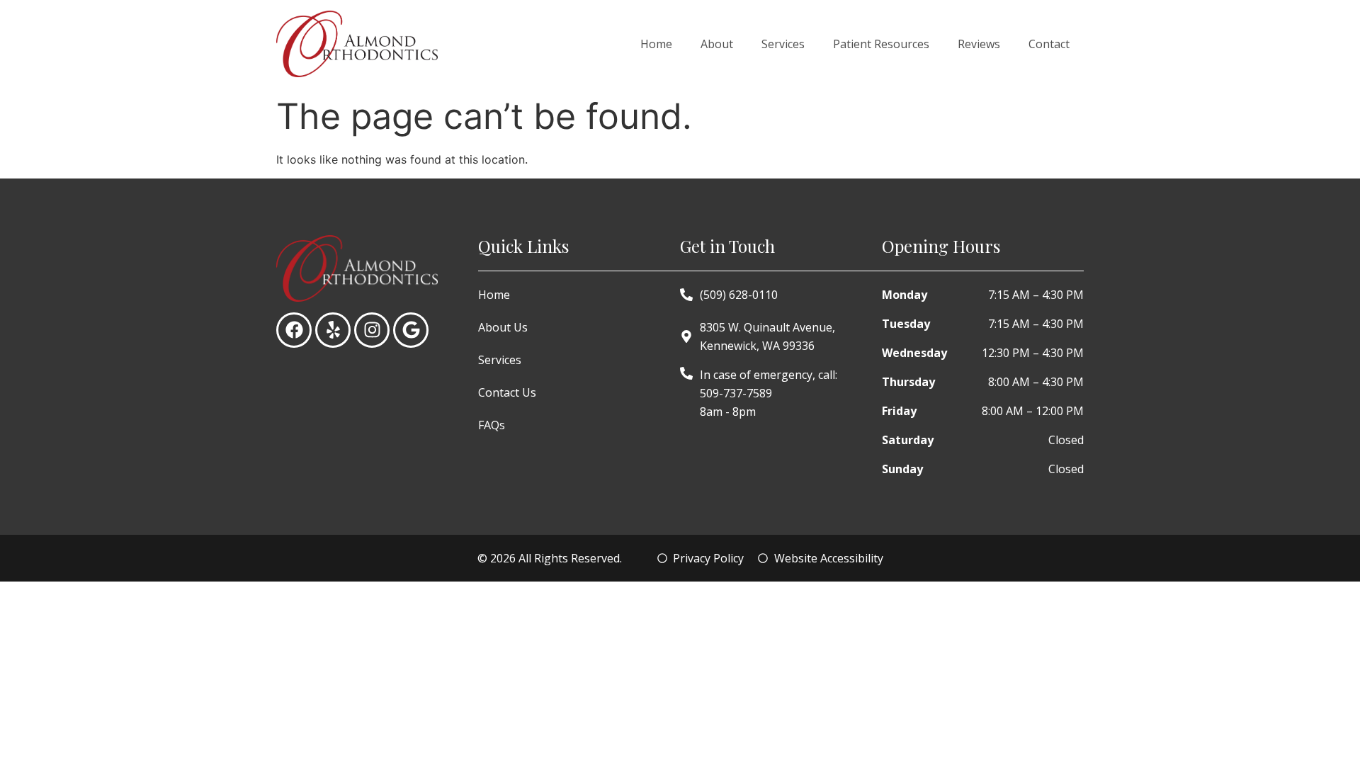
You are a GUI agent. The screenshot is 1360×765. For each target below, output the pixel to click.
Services (783, 44)
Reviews (979, 44)
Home (656, 44)
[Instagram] (372, 330)
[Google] (411, 330)
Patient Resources (881, 44)
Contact (1049, 44)
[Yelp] (333, 330)
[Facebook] (294, 330)
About (717, 44)
